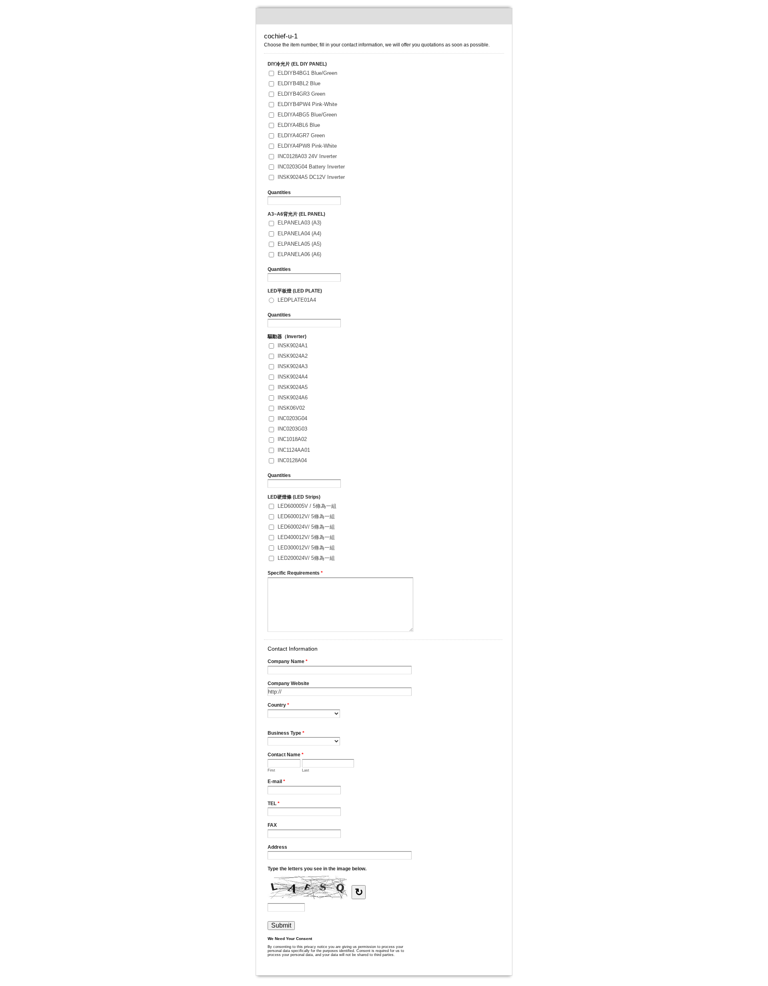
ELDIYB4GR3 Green (301, 94)
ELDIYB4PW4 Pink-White (307, 104)
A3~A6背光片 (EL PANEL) (296, 214)
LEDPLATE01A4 (297, 300)
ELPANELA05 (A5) (299, 244)
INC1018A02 (292, 439)
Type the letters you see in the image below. (317, 869)
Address (277, 847)
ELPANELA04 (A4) (299, 233)
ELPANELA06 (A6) (299, 254)
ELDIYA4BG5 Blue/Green (307, 115)
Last (305, 770)
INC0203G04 (292, 418)
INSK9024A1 (293, 346)
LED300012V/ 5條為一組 (306, 548)
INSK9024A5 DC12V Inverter (311, 177)
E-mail (276, 781)
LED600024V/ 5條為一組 (306, 527)
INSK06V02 (291, 408)
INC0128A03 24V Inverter (307, 156)
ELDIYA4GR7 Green (301, 135)
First (271, 770)
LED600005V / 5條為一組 (307, 506)
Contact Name (286, 755)
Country (278, 705)
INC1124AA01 (294, 450)
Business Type (286, 733)
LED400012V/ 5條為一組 (306, 537)
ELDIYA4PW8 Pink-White (307, 146)
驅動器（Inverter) (287, 336)
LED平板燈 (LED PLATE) (295, 291)
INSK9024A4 (293, 377)
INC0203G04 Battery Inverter (311, 167)
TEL (274, 803)
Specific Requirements (295, 573)
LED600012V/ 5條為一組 (306, 516)
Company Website (288, 683)
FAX (272, 825)
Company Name (288, 661)
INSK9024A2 (293, 356)
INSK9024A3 (293, 366)
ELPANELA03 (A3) (299, 223)
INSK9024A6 (293, 398)
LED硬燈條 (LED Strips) (294, 497)
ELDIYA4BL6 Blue (299, 125)
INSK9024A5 (293, 387)
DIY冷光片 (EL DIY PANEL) (297, 64)
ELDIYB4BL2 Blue (299, 83)
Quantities (279, 192)
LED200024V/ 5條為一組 (306, 558)
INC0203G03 (292, 429)
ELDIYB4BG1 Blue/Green (307, 73)
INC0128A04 (292, 460)
